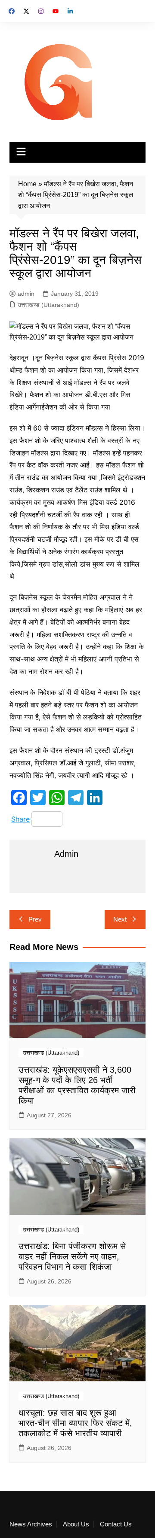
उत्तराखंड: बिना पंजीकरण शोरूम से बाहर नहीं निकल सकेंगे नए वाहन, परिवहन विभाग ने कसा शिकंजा (72, 1256)
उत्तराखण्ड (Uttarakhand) (48, 304)
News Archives (30, 1524)
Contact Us (116, 1524)
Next (120, 919)
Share (20, 819)
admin (26, 293)
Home (27, 184)
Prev (35, 919)
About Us (76, 1524)
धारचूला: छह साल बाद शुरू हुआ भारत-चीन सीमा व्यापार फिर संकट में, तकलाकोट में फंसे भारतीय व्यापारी (75, 1423)
